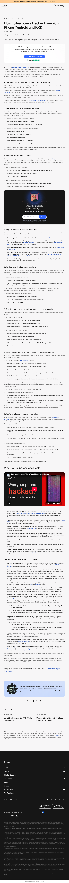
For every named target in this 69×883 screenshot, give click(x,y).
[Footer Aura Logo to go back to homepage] (7, 762)
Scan (42, 216)
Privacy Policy (42, 221)
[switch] (17, 815)
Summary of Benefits (8, 826)
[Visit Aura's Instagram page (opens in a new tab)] (55, 799)
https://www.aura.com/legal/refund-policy (51, 839)
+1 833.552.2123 (10, 799)
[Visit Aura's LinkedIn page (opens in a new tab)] (47, 799)
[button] (66, 5)
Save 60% (16, 1)
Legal (21, 812)
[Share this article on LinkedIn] (33, 701)
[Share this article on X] (36, 701)
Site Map (48, 812)
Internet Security (18, 19)
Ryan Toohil (10, 35)
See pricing (59, 691)
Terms (28, 221)
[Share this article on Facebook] (40, 701)
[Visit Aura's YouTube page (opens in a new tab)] (63, 799)
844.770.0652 (48, 1)
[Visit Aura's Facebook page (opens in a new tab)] (59, 799)
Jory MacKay (27, 35)
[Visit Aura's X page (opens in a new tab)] (51, 799)
